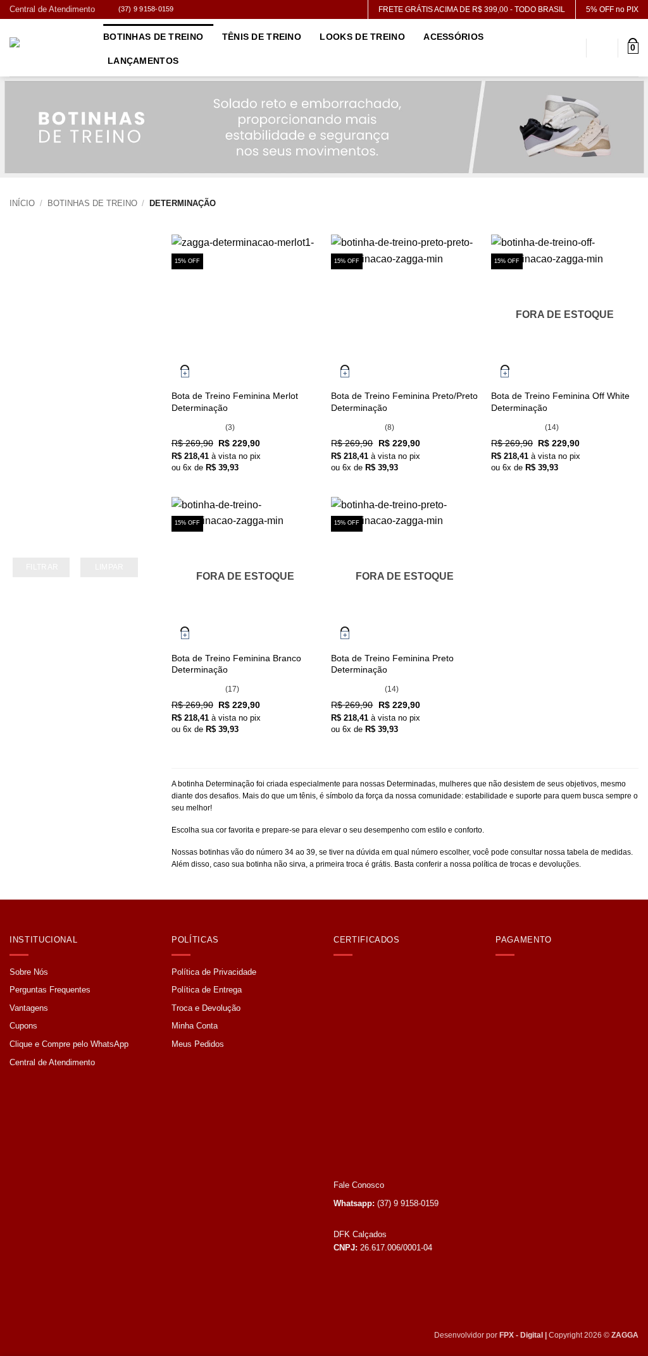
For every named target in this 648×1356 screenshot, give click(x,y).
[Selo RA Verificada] (369, 1120)
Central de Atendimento (52, 9)
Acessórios (453, 37)
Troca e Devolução (205, 1008)
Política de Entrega (206, 989)
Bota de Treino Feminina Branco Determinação (236, 664)
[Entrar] (602, 48)
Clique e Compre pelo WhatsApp (68, 1044)
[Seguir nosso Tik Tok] (216, 10)
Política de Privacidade (213, 972)
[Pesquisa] (571, 48)
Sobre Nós (28, 972)
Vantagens (28, 1008)
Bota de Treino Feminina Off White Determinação (560, 402)
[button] (633, 48)
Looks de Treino (362, 37)
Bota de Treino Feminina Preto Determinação (392, 664)
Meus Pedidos (197, 1044)
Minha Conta (194, 1025)
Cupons (23, 1025)
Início (22, 203)
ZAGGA (625, 1335)
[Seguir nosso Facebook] (188, 10)
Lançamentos (143, 61)
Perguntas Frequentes (49, 989)
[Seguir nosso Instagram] (202, 10)
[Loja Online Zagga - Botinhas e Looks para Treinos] (46, 48)
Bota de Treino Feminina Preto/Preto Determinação (404, 402)
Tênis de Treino (261, 37)
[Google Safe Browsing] (361, 1012)
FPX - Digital (521, 1335)
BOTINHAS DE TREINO (92, 203)
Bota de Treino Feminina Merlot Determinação (234, 402)
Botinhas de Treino (153, 37)
